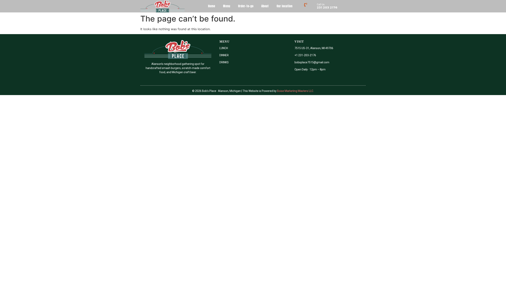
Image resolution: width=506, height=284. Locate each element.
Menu (226, 6)
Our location (284, 6)
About (265, 6)
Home (211, 6)
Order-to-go (245, 6)
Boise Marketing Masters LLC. (295, 90)
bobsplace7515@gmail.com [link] (312, 62)
